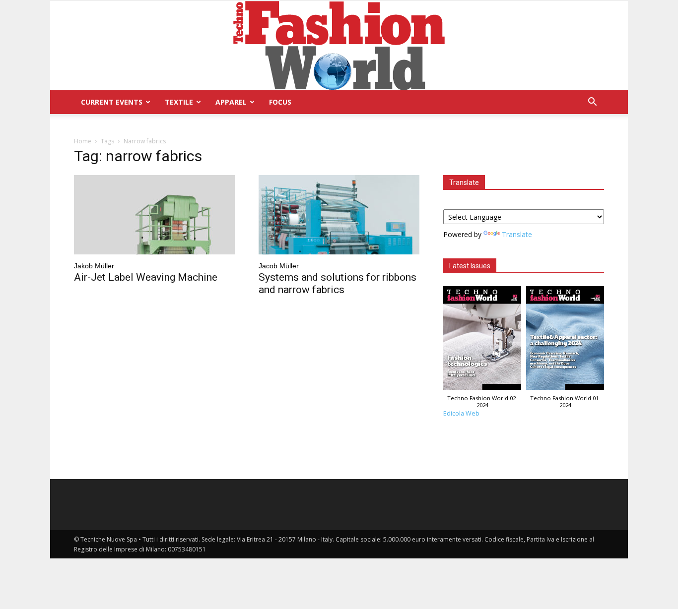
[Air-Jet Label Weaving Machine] (154, 214)
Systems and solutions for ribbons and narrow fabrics (337, 283)
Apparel (231, 102)
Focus (280, 102)
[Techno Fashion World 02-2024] (482, 340)
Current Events (111, 102)
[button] (592, 103)
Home (82, 141)
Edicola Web (461, 413)
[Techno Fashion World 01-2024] (565, 340)
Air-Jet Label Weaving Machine (145, 277)
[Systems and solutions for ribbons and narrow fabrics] (339, 214)
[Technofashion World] (339, 45)
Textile (179, 102)
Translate (517, 234)
